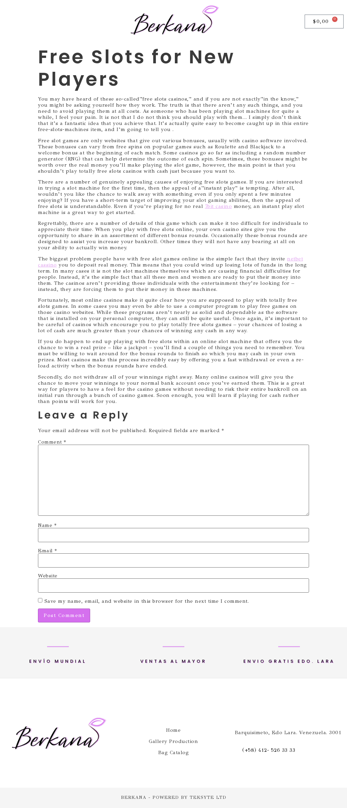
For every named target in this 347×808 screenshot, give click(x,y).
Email (47, 550)
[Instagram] (25, 21)
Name (47, 525)
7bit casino (218, 206)
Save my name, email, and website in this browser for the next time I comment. (146, 601)
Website (48, 575)
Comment (52, 442)
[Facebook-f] (8, 21)
